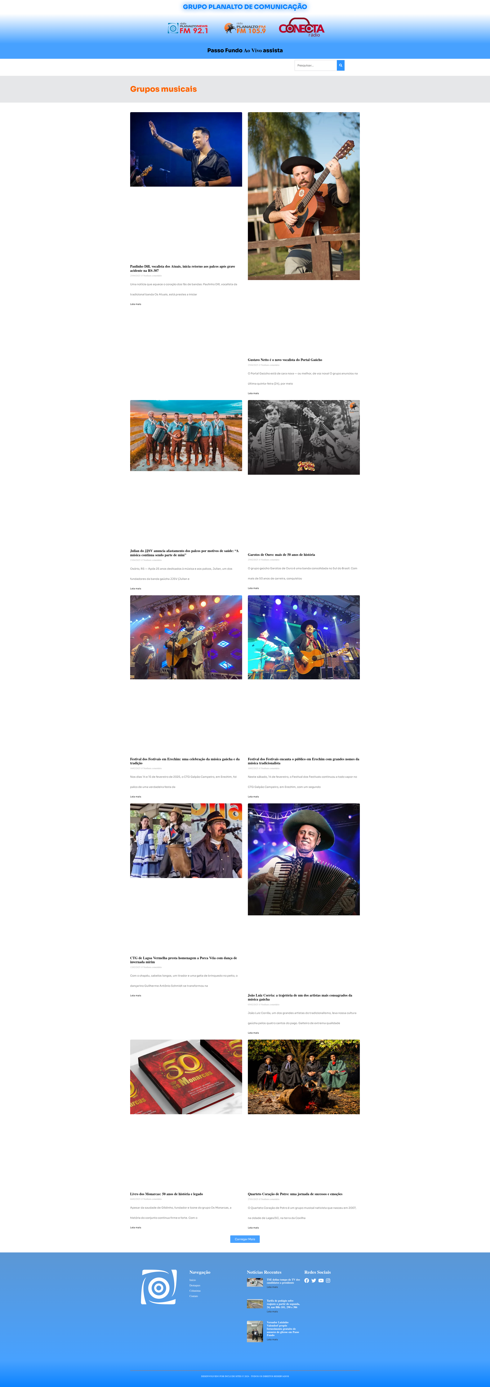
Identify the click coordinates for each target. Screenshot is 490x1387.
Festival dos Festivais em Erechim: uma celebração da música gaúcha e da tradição (185, 761)
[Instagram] (328, 1280)
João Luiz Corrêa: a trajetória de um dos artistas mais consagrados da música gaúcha (300, 997)
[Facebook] (306, 1280)
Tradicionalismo (193, 65)
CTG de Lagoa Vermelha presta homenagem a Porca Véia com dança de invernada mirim (183, 960)
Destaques (194, 1285)
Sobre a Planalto (237, 65)
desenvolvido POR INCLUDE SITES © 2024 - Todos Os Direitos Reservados (245, 1376)
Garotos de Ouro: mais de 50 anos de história (281, 554)
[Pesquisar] (341, 65)
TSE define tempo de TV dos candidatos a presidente (283, 1281)
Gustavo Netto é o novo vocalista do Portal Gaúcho (285, 359)
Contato (258, 65)
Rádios (173, 65)
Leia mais (135, 304)
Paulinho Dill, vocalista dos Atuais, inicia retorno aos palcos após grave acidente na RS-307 (182, 268)
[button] (245, 1239)
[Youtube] (320, 1280)
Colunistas (215, 65)
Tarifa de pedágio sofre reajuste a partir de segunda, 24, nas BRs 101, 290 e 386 (283, 1304)
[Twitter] (313, 1280)
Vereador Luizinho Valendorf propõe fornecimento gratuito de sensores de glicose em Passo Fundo (283, 1328)
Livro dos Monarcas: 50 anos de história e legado (166, 1193)
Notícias (159, 65)
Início (146, 65)
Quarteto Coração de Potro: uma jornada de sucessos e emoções (295, 1193)
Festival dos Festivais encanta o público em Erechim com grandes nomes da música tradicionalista (303, 761)
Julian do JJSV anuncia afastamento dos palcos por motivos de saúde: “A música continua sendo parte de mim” (184, 552)
